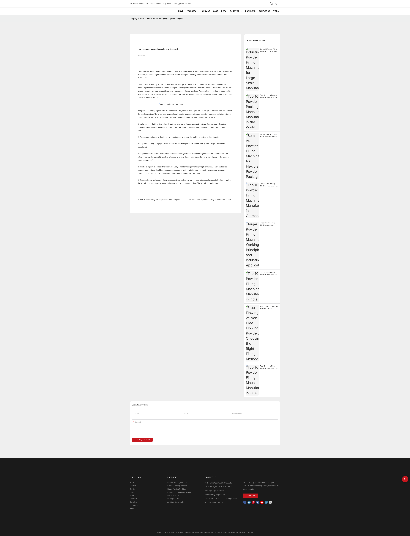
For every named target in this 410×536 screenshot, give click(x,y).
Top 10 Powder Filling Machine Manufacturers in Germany (269, 185)
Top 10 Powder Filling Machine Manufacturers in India (269, 273)
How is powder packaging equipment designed (165, 19)
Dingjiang (133, 19)
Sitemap (250, 532)
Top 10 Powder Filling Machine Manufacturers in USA (269, 367)
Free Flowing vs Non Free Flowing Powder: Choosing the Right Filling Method (269, 307)
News (142, 19)
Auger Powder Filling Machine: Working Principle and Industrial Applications (268, 224)
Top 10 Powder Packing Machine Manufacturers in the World (269, 96)
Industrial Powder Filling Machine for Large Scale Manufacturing (268, 50)
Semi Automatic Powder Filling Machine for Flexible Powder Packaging (269, 135)
